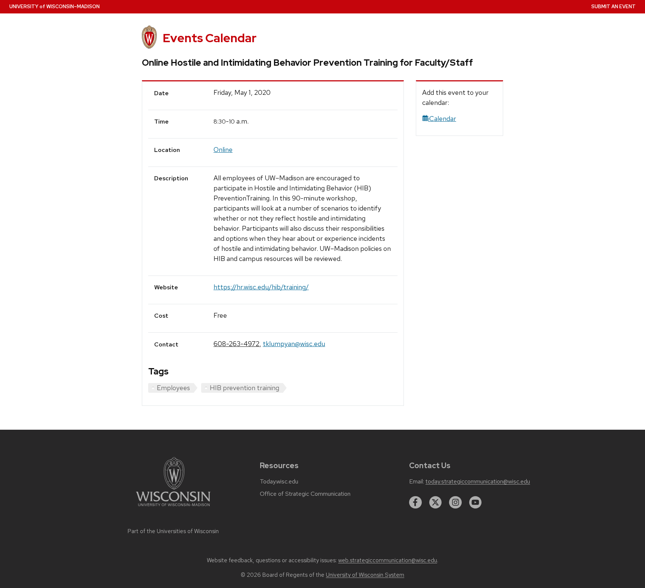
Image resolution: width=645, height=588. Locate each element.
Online (223, 149)
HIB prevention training (244, 387)
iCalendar (442, 118)
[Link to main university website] (173, 507)
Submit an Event (613, 6)
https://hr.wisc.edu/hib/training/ (261, 287)
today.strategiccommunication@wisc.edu (478, 481)
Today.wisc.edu (279, 481)
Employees (173, 387)
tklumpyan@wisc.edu (294, 343)
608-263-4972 (236, 343)
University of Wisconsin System (365, 575)
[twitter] (435, 502)
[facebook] (415, 502)
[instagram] (455, 502)
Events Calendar (209, 38)
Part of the (173, 531)
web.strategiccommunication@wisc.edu (387, 560)
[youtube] (475, 502)
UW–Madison (54, 6)
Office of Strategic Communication (305, 494)
